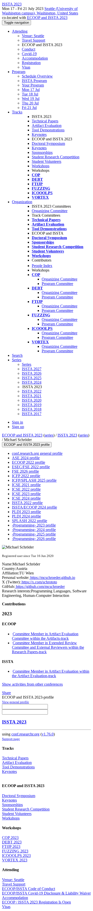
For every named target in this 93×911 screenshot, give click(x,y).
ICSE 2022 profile (26, 489)
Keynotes (39, 134)
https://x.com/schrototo (39, 582)
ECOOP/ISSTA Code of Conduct (28, 889)
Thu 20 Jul (30, 103)
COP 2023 (10, 837)
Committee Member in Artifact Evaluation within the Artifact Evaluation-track (50, 673)
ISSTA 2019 (31, 405)
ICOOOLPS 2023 (16, 855)
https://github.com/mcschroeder (40, 586)
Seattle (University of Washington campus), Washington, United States (40, 10)
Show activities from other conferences (32, 684)
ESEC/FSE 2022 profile (31, 467)
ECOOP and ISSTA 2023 (47, 17)
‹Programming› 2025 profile (34, 534)
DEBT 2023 (12, 842)
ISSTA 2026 (31, 373)
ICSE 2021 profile (26, 485)
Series (26, 364)
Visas (26, 67)
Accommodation (35, 58)
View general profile (15, 702)
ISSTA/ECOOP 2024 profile (34, 507)
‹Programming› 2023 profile (34, 525)
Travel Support (33, 40)
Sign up (18, 427)
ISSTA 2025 (31, 378)
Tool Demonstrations (48, 130)
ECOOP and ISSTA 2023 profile (27, 445)
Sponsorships (42, 152)
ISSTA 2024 (31, 382)
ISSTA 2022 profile (27, 503)
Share (6, 693)
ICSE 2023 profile (26, 494)
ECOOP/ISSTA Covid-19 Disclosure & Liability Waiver (46, 893)
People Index (42, 266)
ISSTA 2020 (31, 400)
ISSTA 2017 (31, 414)
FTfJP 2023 (11, 846)
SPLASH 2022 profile (29, 521)
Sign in (17, 422)
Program (18, 72)
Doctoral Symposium (48, 143)
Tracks (17, 112)
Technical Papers (45, 121)
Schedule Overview (37, 76)
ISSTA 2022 (31, 391)
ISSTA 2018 (31, 409)
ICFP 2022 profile (26, 476)
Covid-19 (29, 54)
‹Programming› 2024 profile (34, 530)
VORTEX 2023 (14, 860)
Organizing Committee (49, 211)
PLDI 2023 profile (26, 512)
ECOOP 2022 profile (28, 462)
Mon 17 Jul (31, 90)
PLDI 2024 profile (26, 516)
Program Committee (57, 283)
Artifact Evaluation (47, 125)
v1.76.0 (48, 734)
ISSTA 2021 (31, 396)
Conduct (28, 49)
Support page (11, 739)
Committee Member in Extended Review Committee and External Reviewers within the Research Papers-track (48, 647)
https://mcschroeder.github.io (52, 577)
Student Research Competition (55, 157)
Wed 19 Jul (30, 98)
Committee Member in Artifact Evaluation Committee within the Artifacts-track (45, 636)
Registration (31, 63)
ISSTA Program (34, 81)
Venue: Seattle (33, 36)
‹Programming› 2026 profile (34, 539)
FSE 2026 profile (25, 471)
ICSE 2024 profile (26, 498)
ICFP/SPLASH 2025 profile (34, 480)
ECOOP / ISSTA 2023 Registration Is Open (36, 902)
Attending (20, 31)
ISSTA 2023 (67, 435)
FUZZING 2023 (15, 851)
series (49, 435)
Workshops (40, 166)
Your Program (33, 85)
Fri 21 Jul (29, 107)
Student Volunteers (46, 161)
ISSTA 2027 (31, 369)
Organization (22, 202)
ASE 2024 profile (26, 458)
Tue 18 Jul (30, 94)
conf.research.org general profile (37, 453)
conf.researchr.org (25, 734)
